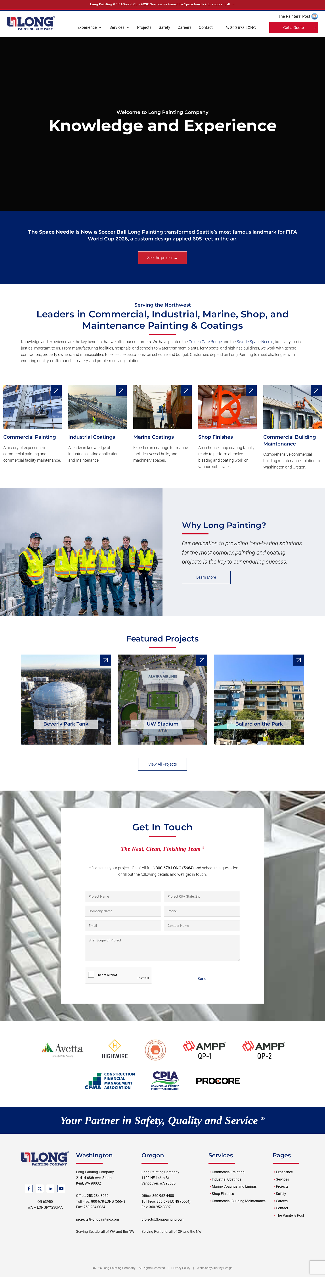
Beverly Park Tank (65, 724)
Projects (144, 27)
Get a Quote (293, 27)
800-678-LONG (242, 27)
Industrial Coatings (91, 437)
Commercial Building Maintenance (239, 1201)
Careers (184, 27)
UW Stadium (162, 724)
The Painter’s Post (290, 1215)
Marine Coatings (153, 437)
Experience (87, 27)
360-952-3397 (160, 1207)
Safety (164, 27)
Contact (206, 27)
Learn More (206, 577)
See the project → (162, 257)
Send (201, 978)
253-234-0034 (94, 1207)
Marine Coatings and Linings (234, 1186)
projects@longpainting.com (97, 1219)
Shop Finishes (215, 437)
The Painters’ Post (294, 16)
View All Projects (162, 764)
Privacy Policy (180, 1268)
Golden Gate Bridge (205, 341)
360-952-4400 (163, 1196)
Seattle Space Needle (255, 341)
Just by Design (222, 1268)
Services (116, 27)
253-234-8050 (98, 1196)
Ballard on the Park (259, 724)
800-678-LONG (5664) (175, 868)
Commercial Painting (29, 437)
